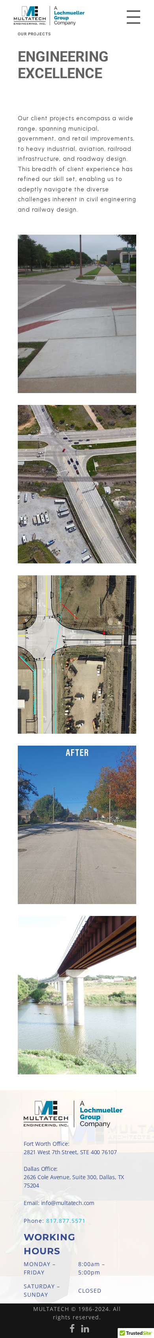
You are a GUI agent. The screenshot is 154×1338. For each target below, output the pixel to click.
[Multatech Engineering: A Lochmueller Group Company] (64, 15)
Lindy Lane (74, 883)
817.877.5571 (66, 1220)
